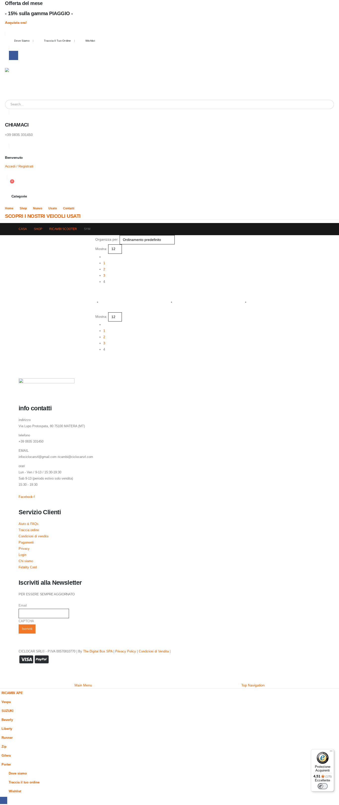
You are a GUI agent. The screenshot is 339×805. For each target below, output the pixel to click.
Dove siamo (22, 40)
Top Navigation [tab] (253, 685)
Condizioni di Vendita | (154, 651)
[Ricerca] (327, 104)
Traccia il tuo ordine (57, 40)
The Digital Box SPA (97, 651)
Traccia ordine (29, 530)
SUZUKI (7, 711)
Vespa (6, 702)
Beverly (7, 720)
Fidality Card (28, 567)
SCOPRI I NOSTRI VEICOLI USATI (43, 216)
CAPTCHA (26, 621)
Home (9, 208)
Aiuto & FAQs (28, 524)
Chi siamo (26, 561)
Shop (23, 208)
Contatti (68, 208)
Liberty (6, 729)
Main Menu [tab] (83, 685)
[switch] (323, 786)
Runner (7, 738)
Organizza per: (107, 239)
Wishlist (90, 40)
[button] (97, 292)
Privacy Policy (125, 651)
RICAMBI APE (12, 693)
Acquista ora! (16, 23)
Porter (6, 764)
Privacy (24, 548)
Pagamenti (26, 542)
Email (23, 605)
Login (22, 555)
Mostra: (101, 249)
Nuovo (37, 208)
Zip (3, 746)
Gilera (6, 755)
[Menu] (331, 752)
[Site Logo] (21, 84)
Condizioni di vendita (33, 536)
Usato (52, 208)
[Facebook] (13, 55)
